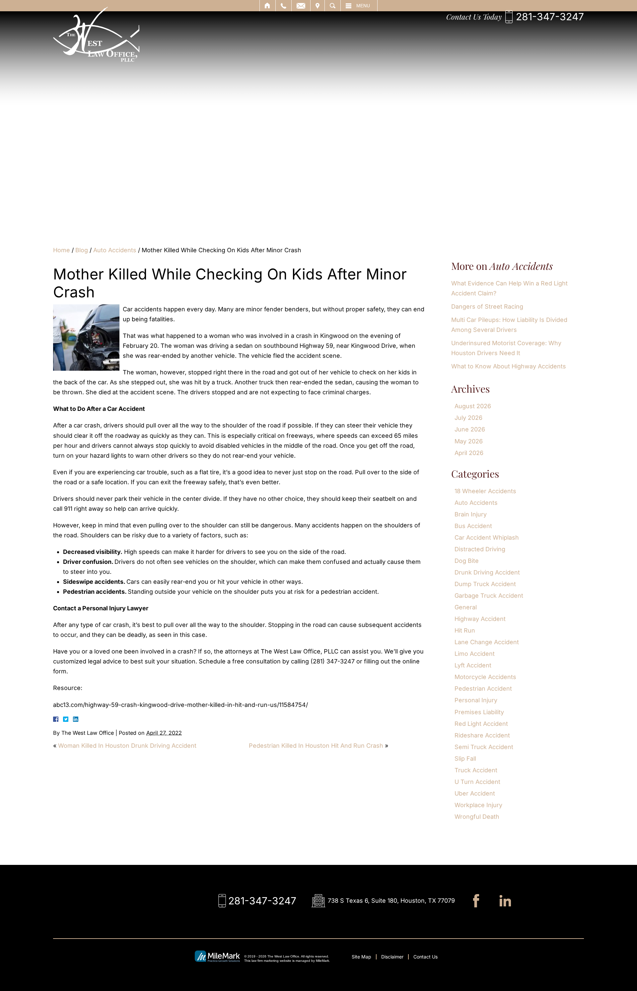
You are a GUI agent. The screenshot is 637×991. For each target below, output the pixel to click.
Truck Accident (476, 770)
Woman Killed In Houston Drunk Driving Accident (127, 745)
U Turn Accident (477, 781)
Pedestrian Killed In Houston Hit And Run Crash (316, 745)
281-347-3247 (550, 17)
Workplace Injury (478, 804)
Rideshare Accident (482, 735)
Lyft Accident (473, 665)
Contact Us (425, 956)
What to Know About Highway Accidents (508, 366)
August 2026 (473, 406)
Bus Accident (473, 525)
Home (61, 250)
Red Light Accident (481, 723)
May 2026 (469, 441)
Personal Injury (476, 700)
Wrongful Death (477, 816)
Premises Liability (479, 712)
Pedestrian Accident (483, 688)
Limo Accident (475, 653)
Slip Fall (465, 758)
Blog (81, 250)
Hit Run (465, 630)
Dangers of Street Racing (487, 306)
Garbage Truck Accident (489, 595)
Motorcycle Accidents (485, 676)
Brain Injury (471, 514)
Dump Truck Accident (485, 583)
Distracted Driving (480, 549)
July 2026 (468, 417)
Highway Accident (480, 618)
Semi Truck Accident (484, 746)
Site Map (361, 956)
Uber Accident (475, 793)
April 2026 (469, 452)
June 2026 (470, 429)
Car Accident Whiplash (487, 537)
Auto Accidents (114, 250)
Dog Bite (467, 560)
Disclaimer (392, 956)
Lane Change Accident (487, 642)
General (466, 607)
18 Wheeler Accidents (485, 491)
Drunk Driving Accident (487, 572)
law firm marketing (265, 960)
